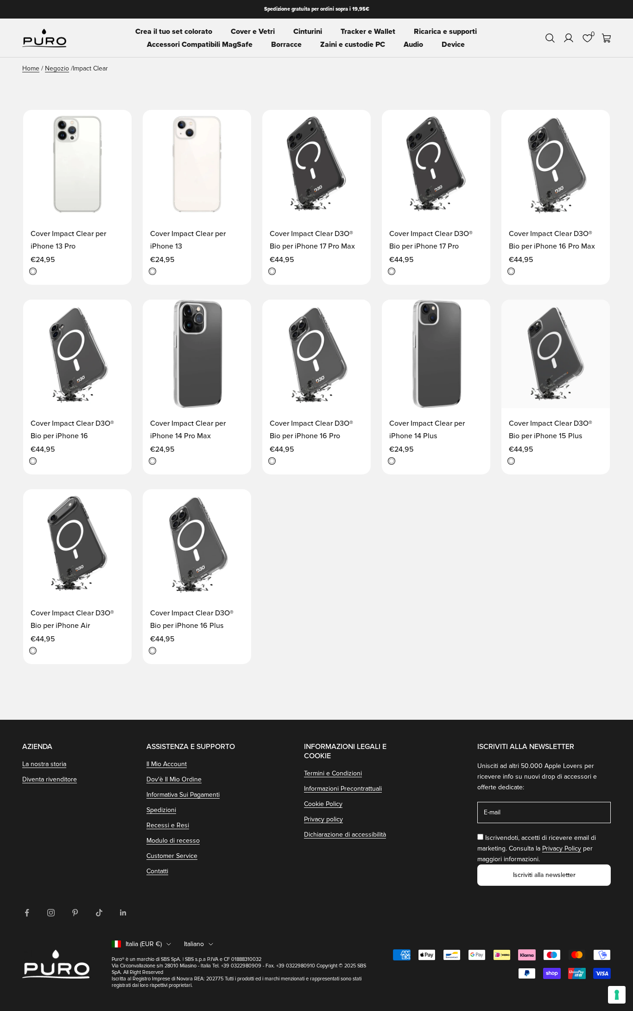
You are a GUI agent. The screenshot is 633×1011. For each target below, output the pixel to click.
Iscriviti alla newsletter (544, 875)
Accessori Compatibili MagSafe (200, 44)
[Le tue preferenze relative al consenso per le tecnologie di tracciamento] (617, 995)
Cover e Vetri (253, 31)
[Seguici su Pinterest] (75, 912)
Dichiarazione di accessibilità (345, 834)
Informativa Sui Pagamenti (183, 795)
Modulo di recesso (173, 841)
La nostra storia (44, 764)
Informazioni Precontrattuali (343, 789)
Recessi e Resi (167, 825)
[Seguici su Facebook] (27, 912)
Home (30, 68)
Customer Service (171, 856)
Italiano (194, 944)
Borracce (286, 44)
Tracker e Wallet (368, 31)
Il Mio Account (166, 764)
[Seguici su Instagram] (51, 912)
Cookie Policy (323, 804)
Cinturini (307, 31)
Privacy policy (323, 819)
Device (453, 44)
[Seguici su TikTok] (99, 912)
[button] (114, 125)
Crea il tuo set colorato (173, 31)
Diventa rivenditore (49, 779)
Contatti (157, 871)
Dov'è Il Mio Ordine (174, 779)
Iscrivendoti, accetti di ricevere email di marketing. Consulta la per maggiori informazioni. (536, 848)
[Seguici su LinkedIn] (123, 912)
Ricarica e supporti (445, 31)
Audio (413, 44)
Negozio (57, 68)
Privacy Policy (561, 848)
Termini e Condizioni (333, 773)
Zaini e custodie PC (352, 44)
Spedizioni (161, 810)
